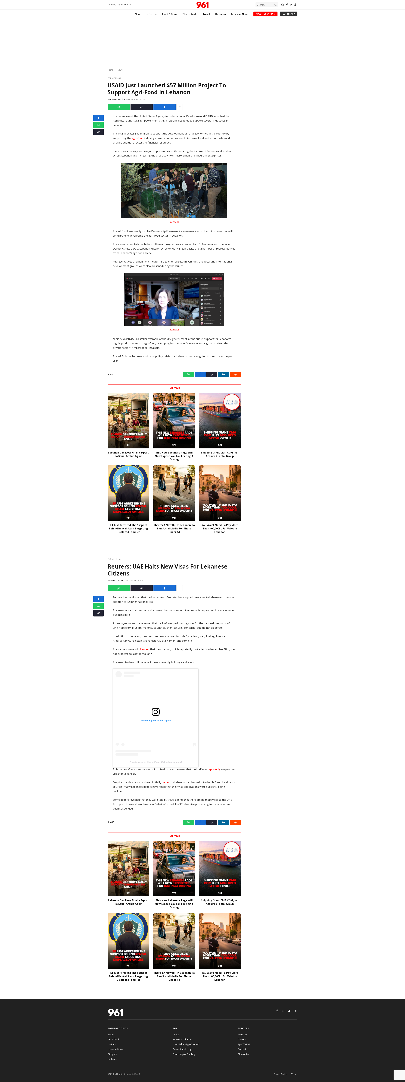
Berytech (174, 221)
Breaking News (239, 14)
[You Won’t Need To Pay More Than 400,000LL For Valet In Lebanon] (220, 493)
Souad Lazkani (116, 580)
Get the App (289, 14)
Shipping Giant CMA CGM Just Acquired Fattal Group (220, 454)
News (138, 14)
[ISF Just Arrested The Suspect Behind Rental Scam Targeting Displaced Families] (128, 493)
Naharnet (174, 329)
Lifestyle (152, 14)
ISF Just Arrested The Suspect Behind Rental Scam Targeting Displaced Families (128, 528)
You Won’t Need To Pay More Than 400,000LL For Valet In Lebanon (220, 528)
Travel (206, 14)
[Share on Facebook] (164, 107)
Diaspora (220, 14)
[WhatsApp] (98, 125)
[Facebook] (98, 118)
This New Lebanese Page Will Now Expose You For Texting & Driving (174, 456)
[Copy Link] (142, 107)
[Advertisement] (202, 43)
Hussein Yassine (117, 99)
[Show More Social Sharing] (179, 107)
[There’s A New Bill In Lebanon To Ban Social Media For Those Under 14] (174, 493)
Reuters (145, 649)
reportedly (214, 769)
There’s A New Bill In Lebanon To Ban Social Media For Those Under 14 (174, 528)
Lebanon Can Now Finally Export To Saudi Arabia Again (128, 454)
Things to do (189, 14)
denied (166, 782)
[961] (202, 4)
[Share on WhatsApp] (119, 107)
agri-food (137, 138)
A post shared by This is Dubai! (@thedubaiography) (156, 762)
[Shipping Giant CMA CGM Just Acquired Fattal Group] (220, 420)
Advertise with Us (265, 14)
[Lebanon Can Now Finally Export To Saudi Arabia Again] (128, 420)
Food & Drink (169, 14)
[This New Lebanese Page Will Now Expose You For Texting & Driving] (174, 420)
